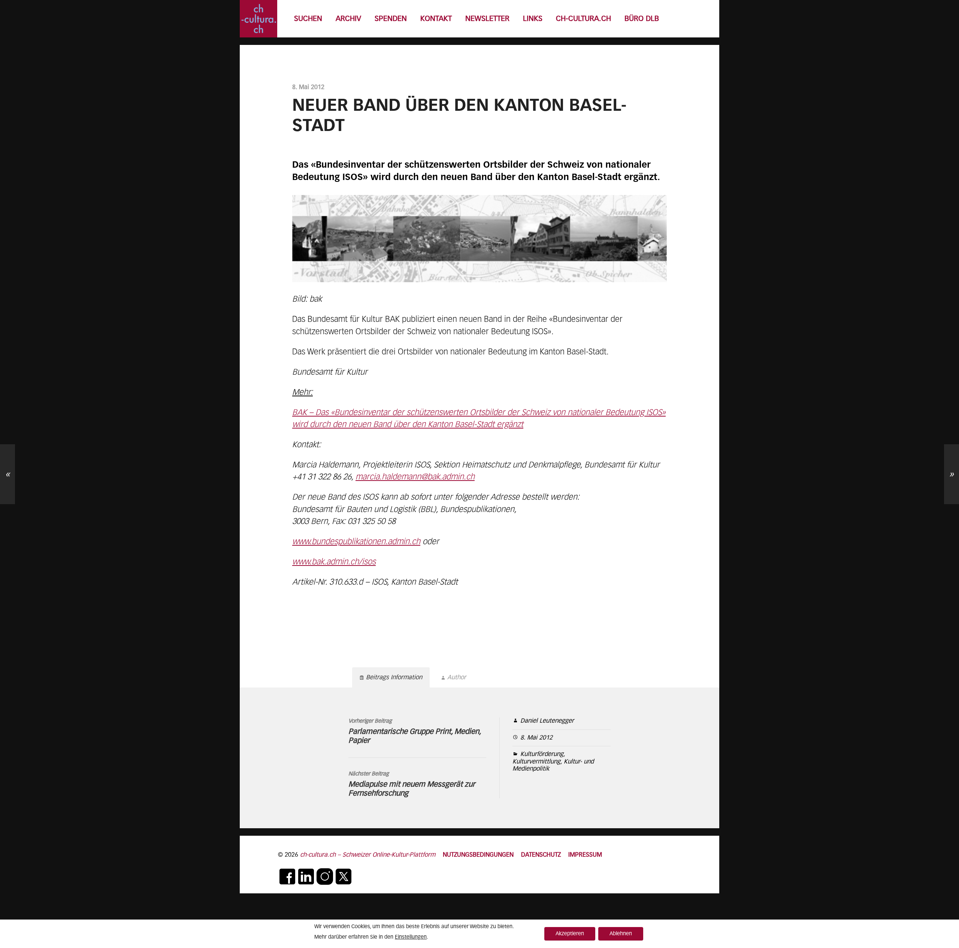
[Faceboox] (287, 876)
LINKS (532, 18)
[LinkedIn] (306, 876)
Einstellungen (411, 937)
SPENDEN (391, 18)
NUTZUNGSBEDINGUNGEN (478, 855)
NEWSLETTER (487, 18)
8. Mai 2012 (536, 738)
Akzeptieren (570, 933)
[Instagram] (324, 876)
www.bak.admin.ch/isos (334, 562)
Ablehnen (620, 933)
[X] (343, 876)
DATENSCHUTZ (541, 855)
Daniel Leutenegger (547, 721)
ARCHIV (348, 18)
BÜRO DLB (641, 18)
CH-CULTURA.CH (583, 18)
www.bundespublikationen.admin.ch (356, 542)
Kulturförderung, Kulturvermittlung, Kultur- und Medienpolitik (553, 761)
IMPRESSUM (585, 855)
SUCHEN (308, 18)
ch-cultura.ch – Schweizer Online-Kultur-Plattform (367, 855)
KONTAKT (436, 18)
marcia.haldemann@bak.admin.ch (415, 477)
